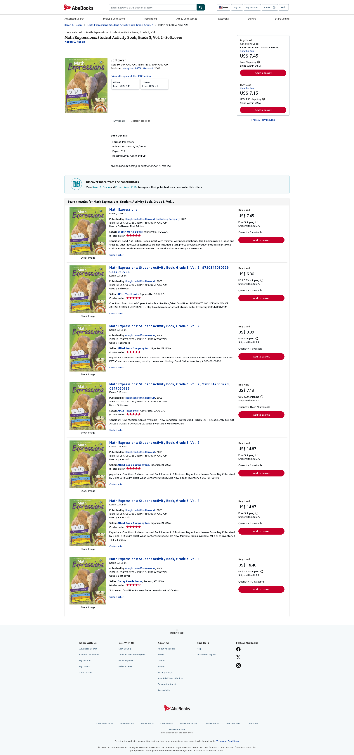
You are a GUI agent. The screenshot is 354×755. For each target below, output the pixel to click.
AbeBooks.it (166, 723)
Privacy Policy (165, 672)
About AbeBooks (166, 648)
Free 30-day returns (263, 119)
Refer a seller (125, 666)
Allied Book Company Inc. (133, 348)
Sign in (237, 7)
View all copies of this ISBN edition (132, 75)
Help (283, 7)
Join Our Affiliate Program (132, 654)
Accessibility (164, 690)
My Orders (84, 666)
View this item (247, 50)
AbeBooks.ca (212, 723)
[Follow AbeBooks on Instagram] (238, 666)
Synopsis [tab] (119, 120)
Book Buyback (126, 660)
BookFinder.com (177, 731)
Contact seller (116, 254)
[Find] (201, 7)
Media (161, 654)
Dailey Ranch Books (129, 581)
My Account (252, 7)
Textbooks (222, 18)
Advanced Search (74, 18)
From (121, 84)
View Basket (85, 672)
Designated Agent (167, 684)
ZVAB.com (252, 723)
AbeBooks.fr (146, 723)
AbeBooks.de (127, 723)
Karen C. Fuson (101, 187)
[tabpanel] (172, 147)
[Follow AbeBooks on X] (238, 657)
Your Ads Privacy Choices (170, 678)
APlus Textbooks (128, 294)
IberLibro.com (233, 723)
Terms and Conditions (227, 741)
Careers (162, 660)
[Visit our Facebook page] (238, 649)
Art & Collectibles (186, 18)
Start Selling (282, 18)
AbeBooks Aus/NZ (189, 723)
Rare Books (151, 18)
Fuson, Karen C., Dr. (126, 187)
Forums (162, 666)
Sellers (252, 18)
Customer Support (206, 654)
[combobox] (152, 7)
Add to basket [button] (263, 72)
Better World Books (130, 231)
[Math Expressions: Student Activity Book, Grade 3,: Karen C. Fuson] (88, 312)
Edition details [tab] (140, 120)
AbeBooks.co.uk (104, 723)
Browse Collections (114, 18)
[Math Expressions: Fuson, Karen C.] (88, 253)
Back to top (177, 632)
